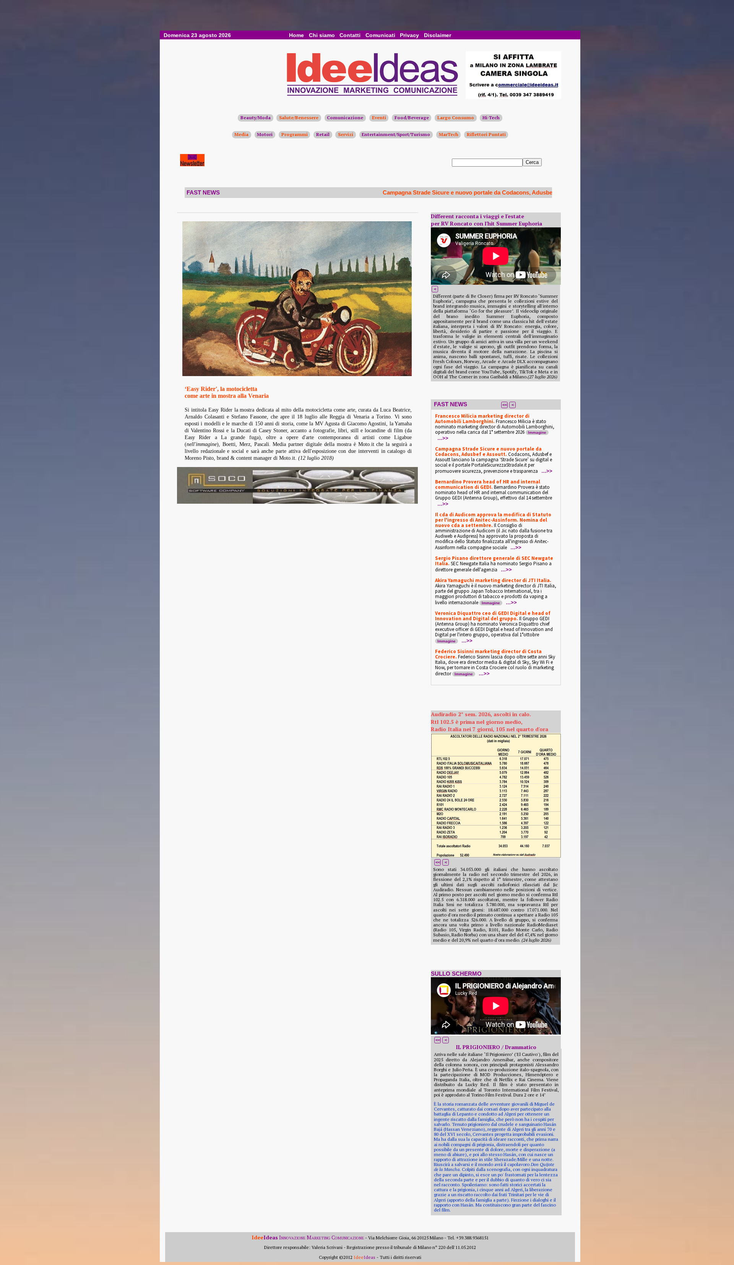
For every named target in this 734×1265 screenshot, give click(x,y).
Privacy (409, 35)
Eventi (379, 117)
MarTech (448, 134)
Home (296, 35)
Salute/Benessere (298, 117)
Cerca (532, 162)
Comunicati (380, 35)
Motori (265, 134)
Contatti (350, 35)
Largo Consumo (455, 117)
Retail (323, 134)
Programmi (294, 134)
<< (504, 404)
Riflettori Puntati (486, 134)
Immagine (537, 432)
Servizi (345, 134)
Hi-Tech (491, 117)
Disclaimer (437, 35)
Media (241, 134)
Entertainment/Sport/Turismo (396, 134)
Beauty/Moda (255, 117)
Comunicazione (345, 117)
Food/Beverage (412, 117)
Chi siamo (322, 35)
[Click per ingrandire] (297, 298)
